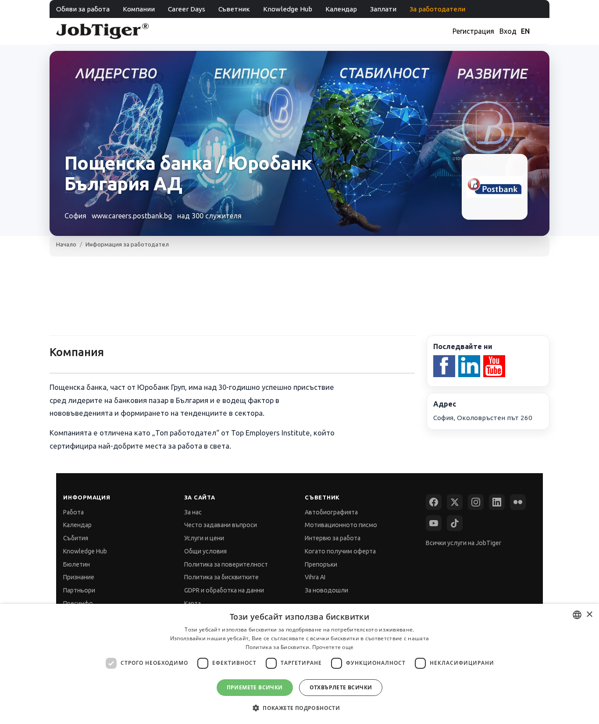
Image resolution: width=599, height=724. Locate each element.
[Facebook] (434, 502)
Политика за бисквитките (221, 577)
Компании (139, 9)
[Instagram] (476, 502)
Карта (192, 603)
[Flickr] (518, 502)
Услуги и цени (204, 538)
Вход (508, 31)
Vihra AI (315, 577)
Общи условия (205, 551)
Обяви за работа (83, 9)
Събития (75, 538)
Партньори (79, 590)
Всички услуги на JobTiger (463, 542)
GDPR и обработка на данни (224, 590)
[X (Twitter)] (455, 502)
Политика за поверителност (226, 564)
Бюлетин (76, 564)
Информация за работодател (127, 244)
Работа (73, 512)
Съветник (234, 9)
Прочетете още (333, 647)
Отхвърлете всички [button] (341, 687)
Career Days (186, 9)
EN (525, 31)
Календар (341, 9)
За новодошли (326, 590)
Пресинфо (78, 603)
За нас (193, 512)
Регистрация (473, 31)
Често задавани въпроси (220, 524)
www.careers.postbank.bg (132, 216)
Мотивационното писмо (341, 524)
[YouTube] (434, 523)
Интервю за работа (332, 538)
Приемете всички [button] (255, 687)
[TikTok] (455, 523)
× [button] (589, 614)
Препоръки (321, 564)
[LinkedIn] (497, 502)
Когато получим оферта (340, 551)
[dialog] (299, 664)
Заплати (383, 9)
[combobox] (577, 614)
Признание (78, 577)
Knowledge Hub (287, 9)
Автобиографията (331, 512)
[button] (299, 708)
